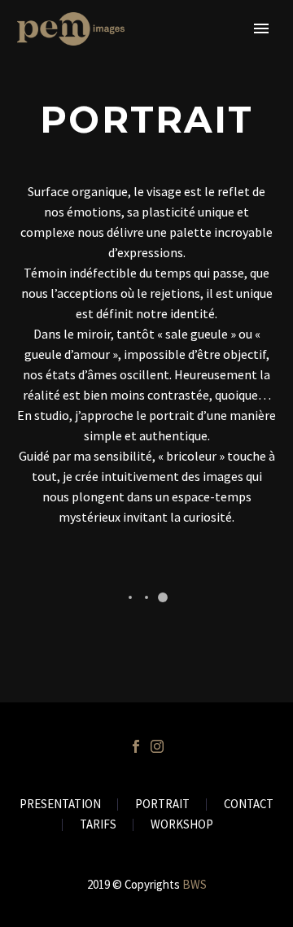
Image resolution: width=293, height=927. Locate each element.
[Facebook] (135, 746)
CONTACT (248, 804)
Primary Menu (261, 28)
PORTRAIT (162, 804)
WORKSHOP (182, 825)
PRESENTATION (60, 804)
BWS (194, 884)
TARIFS (98, 825)
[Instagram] (157, 746)
